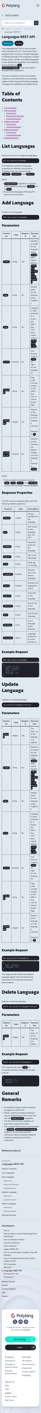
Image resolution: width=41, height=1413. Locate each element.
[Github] (20, 1321)
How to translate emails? (14, 1239)
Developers (6, 1161)
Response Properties (11, 1184)
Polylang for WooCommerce (11, 1365)
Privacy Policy (11, 1396)
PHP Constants (10, 1264)
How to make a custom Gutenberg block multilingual (20, 1235)
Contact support (29, 1371)
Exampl (9, 127)
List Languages (8, 1173)
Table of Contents (9, 1169)
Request (17, 127)
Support (5, 1296)
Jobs (7, 1389)
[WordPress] (26, 1321)
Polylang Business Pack (11, 1372)
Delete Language (9, 1203)
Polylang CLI (9, 1277)
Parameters (8, 1181)
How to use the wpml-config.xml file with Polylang (20, 1253)
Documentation (28, 1364)
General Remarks (9, 1215)
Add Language (8, 1177)
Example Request (10, 1188)
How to (6, 1230)
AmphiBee (26, 1330)
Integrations (27, 1368)
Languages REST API (13, 1270)
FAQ (3, 1292)
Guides (5, 1285)
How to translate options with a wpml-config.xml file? (20, 1259)
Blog (7, 1385)
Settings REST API (11, 1274)
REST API (7, 1267)
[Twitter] (15, 1321)
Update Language (9, 1192)
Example (10, 135)
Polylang (7, 29)
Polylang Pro (10, 1361)
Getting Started (8, 1281)
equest (18, 135)
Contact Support (9, 1289)
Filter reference (10, 1246)
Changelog (26, 1375)
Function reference (11, 1243)
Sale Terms (9, 1400)
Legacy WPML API (11, 1249)
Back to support (12, 15)
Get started (27, 1361)
